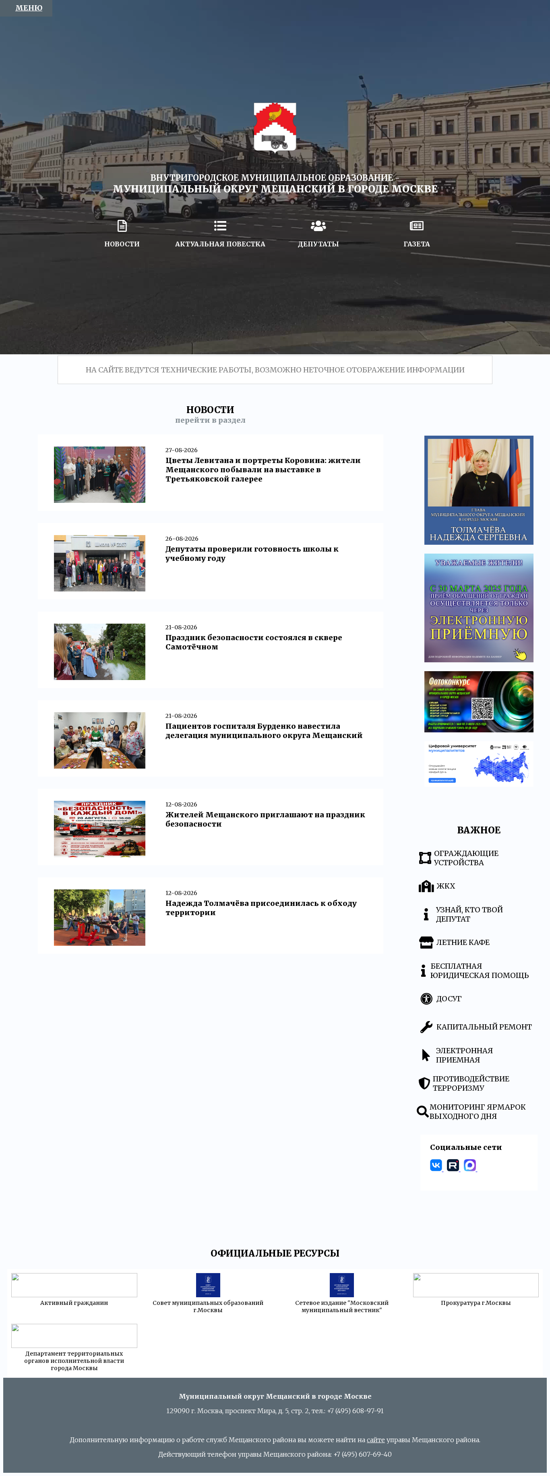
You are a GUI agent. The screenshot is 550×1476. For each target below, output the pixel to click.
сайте (376, 1440)
